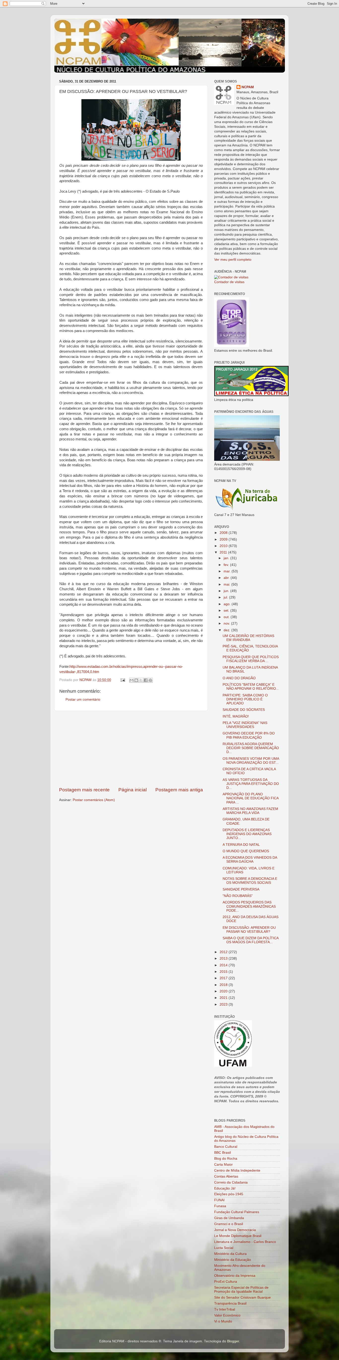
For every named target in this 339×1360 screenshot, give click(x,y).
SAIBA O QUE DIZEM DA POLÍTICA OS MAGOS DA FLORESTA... (250, 940)
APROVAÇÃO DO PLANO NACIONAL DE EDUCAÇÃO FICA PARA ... (250, 798)
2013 (224, 958)
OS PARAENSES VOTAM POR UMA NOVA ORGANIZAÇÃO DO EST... (251, 761)
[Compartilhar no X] (140, 680)
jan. (227, 558)
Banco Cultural (225, 1146)
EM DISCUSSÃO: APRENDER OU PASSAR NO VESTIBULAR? (249, 930)
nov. (227, 623)
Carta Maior (223, 1164)
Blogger (233, 1341)
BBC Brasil (222, 1152)
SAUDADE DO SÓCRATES (244, 710)
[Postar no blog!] (136, 680)
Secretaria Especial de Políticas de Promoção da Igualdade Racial (241, 1289)
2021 (224, 998)
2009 (224, 539)
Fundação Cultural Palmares (236, 1212)
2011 (224, 552)
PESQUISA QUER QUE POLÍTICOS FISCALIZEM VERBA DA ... (251, 659)
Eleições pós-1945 (228, 1194)
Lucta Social (223, 1248)
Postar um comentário (83, 699)
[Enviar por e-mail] (131, 680)
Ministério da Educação (232, 1260)
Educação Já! (225, 1188)
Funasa (220, 1206)
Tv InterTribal (224, 1309)
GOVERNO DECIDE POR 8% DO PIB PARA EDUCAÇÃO (249, 735)
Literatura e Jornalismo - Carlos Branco (245, 1242)
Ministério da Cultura (230, 1254)
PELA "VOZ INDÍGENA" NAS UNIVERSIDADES (245, 725)
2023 (224, 1004)
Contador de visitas (229, 282)
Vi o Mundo (223, 1321)
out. (227, 617)
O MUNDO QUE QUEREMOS (246, 851)
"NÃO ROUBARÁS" (238, 896)
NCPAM (247, 87)
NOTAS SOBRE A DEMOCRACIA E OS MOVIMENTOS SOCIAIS (250, 881)
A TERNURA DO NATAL (241, 845)
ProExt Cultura (225, 1281)
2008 (224, 533)
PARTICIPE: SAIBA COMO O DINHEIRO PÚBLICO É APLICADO (245, 699)
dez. (227, 630)
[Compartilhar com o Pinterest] (150, 680)
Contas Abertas (226, 1176)
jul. (226, 597)
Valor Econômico (227, 1315)
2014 (224, 965)
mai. (227, 584)
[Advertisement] (131, 749)
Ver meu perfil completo (232, 259)
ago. (228, 604)
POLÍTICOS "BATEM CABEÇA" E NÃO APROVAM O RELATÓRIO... (251, 686)
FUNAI (219, 1200)
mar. (228, 571)
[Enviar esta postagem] (122, 680)
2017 (224, 978)
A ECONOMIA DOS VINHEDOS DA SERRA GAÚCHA (250, 859)
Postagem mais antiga (179, 789)
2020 (224, 991)
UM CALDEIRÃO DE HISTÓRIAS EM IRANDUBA (248, 638)
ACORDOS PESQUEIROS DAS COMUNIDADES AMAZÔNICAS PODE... (249, 906)
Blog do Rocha (225, 1158)
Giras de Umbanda (229, 1218)
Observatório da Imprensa (234, 1275)
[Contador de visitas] (231, 277)
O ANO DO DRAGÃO (239, 678)
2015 (224, 972)
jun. (227, 591)
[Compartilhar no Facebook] (145, 680)
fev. (227, 565)
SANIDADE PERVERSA (241, 889)
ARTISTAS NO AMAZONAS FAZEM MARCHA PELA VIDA (250, 811)
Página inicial (132, 789)
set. (227, 610)
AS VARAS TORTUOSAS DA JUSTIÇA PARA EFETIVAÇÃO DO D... (251, 784)
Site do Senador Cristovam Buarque (242, 1297)
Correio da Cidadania (231, 1182)
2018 (224, 985)
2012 (224, 952)
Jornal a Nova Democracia (235, 1230)
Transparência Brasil (230, 1303)
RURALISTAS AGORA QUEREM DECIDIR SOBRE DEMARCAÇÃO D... (251, 748)
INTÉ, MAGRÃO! (236, 716)
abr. (227, 578)
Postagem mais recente (84, 789)
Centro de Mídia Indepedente (237, 1170)
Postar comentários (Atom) (94, 800)
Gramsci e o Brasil (228, 1224)
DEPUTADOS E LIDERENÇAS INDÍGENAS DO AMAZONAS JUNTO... (247, 834)
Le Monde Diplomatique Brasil (237, 1236)
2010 (224, 546)
